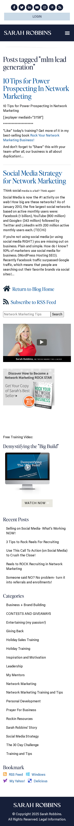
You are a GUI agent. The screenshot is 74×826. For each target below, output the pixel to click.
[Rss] (60, 7)
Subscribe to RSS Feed (33, 302)
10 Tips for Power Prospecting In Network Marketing (36, 88)
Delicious (40, 781)
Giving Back (15, 631)
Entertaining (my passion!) (26, 622)
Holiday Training (18, 648)
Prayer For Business (21, 710)
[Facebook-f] (14, 7)
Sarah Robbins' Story (21, 727)
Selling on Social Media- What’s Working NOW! (36, 530)
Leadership (14, 666)
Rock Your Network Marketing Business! (31, 137)
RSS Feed (16, 774)
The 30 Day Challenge (22, 745)
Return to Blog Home (32, 289)
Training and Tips (19, 753)
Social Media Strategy (22, 736)
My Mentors (15, 675)
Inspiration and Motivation (26, 657)
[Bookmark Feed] (6, 774)
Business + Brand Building (25, 605)
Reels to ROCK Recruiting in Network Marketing (34, 566)
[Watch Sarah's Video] (37, 342)
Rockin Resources (19, 718)
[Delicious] (31, 781)
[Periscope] (52, 7)
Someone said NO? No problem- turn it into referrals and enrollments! (35, 579)
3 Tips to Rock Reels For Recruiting (32, 542)
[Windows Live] (29, 774)
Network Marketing (21, 683)
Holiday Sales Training (22, 640)
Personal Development (23, 701)
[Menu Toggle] (67, 33)
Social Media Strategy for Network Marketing (34, 176)
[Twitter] (21, 7)
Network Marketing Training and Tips (34, 692)
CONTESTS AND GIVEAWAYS (28, 613)
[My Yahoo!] (6, 781)
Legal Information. (52, 819)
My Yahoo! (17, 781)
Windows (38, 774)
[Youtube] (37, 7)
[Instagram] (44, 7)
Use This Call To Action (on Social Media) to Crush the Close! (36, 552)
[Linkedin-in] (29, 7)
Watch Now (36, 503)
